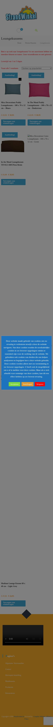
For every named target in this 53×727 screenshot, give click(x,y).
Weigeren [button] (39, 384)
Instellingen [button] (27, 384)
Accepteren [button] (14, 384)
